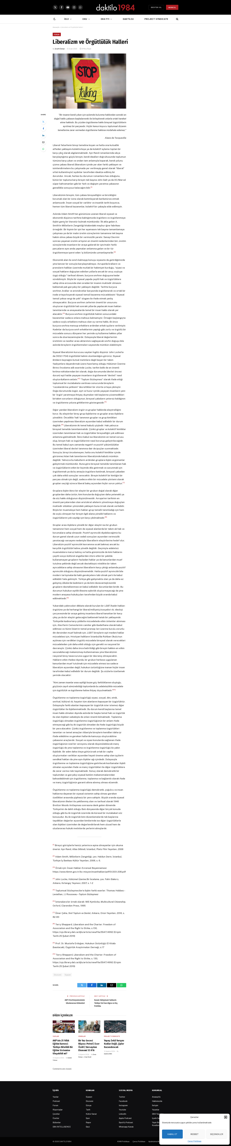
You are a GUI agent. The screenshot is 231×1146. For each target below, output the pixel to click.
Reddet (194, 1134)
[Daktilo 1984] (115, 7)
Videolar (82, 1036)
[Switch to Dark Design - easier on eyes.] (54, 19)
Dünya (88, 1105)
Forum (56, 34)
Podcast (56, 1101)
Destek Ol (156, 7)
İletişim (155, 1105)
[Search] (177, 19)
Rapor (88, 1122)
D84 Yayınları (157, 1114)
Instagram (123, 1105)
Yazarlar (155, 1110)
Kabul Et (172, 1134)
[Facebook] (43, 128)
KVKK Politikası (123, 1142)
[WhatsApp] (43, 149)
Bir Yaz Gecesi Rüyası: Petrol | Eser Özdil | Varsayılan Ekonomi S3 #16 (88, 1045)
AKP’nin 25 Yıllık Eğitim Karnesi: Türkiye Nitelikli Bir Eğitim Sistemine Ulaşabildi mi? (63, 1047)
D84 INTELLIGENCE (62, 1127)
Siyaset (68, 975)
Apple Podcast (125, 1118)
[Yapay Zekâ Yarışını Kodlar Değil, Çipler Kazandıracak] (115, 1026)
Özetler (56, 1118)
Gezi (88, 1127)
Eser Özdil (88, 1057)
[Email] (43, 142)
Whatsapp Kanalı (126, 1127)
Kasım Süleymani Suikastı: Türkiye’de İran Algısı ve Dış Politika (106, 1003)
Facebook (123, 1101)
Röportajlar (58, 1110)
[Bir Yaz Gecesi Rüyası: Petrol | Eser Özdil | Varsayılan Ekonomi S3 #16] (89, 1026)
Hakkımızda (157, 1101)
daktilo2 (128, 19)
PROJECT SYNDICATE (112, 1036)
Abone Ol (172, 7)
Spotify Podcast (126, 1122)
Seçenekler (216, 1134)
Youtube (122, 1110)
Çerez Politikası (194, 1141)
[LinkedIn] (43, 135)
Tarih (88, 1110)
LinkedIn (122, 1114)
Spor (88, 1118)
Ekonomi (57, 975)
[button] (225, 1117)
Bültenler (57, 1122)
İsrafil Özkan (60, 49)
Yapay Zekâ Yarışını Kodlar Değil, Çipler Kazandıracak (114, 1044)
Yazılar (56, 1036)
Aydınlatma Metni (155, 1142)
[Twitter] (43, 121)
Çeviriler (56, 1114)
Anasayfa (56, 27)
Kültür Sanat (91, 1114)
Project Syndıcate (156, 19)
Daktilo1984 (108, 1054)
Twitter (122, 1097)
